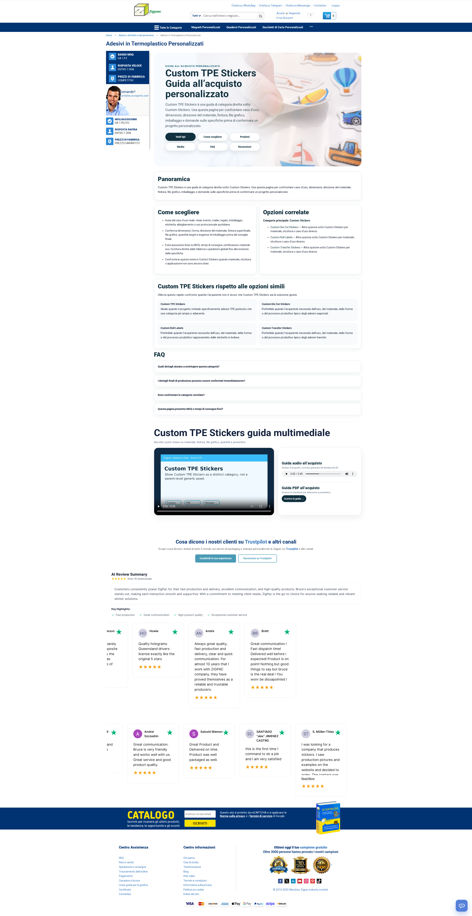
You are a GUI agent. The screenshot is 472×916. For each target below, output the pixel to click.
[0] (327, 15)
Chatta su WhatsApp (244, 5)
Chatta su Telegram (270, 5)
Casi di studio (191, 862)
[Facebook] (280, 880)
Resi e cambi (126, 862)
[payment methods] (236, 904)
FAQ (212, 146)
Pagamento (126, 876)
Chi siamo (189, 857)
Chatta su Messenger (298, 5)
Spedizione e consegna (132, 866)
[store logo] (159, 9)
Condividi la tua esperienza (216, 558)
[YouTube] (299, 880)
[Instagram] (306, 880)
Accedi (280, 13)
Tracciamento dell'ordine (133, 871)
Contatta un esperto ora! (134, 95)
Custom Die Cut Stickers (284, 227)
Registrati (294, 13)
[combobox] (227, 15)
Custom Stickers (300, 220)
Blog (186, 871)
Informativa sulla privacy (197, 885)
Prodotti (245, 136)
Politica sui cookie (193, 889)
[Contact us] (462, 906)
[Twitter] (286, 880)
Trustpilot (256, 542)
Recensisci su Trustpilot (257, 558)
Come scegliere (213, 136)
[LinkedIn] (293, 880)
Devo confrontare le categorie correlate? (181, 394)
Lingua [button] (335, 5)
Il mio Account (285, 17)
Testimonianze (192, 866)
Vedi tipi (180, 136)
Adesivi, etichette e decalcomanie (136, 35)
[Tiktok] (319, 880)
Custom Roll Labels (281, 237)
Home (109, 35)
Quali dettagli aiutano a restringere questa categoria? (188, 366)
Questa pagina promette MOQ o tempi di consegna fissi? (190, 408)
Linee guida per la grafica (133, 885)
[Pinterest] (312, 880)
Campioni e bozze (129, 880)
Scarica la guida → (294, 498)
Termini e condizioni (195, 880)
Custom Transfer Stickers (285, 247)
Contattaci (320, 5)
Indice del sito (191, 894)
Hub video (189, 876)
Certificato (125, 889)
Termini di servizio (260, 816)
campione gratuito (313, 847)
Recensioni (244, 146)
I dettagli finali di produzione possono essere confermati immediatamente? (201, 380)
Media (180, 146)
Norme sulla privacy (232, 816)
